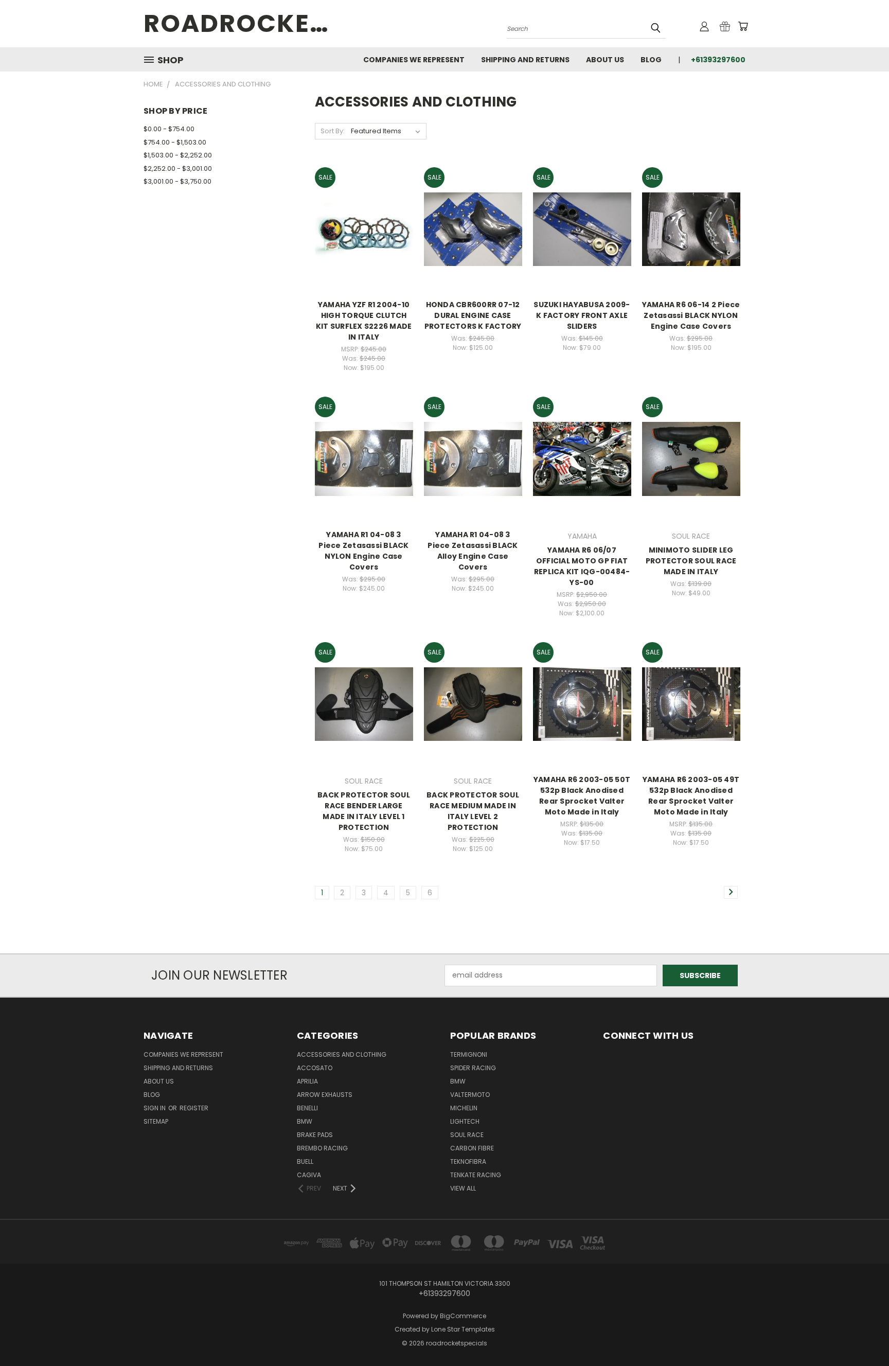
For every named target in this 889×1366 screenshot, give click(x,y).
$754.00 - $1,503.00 (175, 142)
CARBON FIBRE (472, 1148)
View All (463, 1188)
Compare (360, 237)
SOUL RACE (467, 1134)
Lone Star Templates (463, 1329)
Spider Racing (473, 1067)
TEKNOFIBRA (468, 1161)
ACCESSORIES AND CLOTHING (341, 1054)
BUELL (305, 1161)
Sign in (155, 1108)
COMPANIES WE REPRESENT (414, 60)
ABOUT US (605, 60)
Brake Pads (315, 1134)
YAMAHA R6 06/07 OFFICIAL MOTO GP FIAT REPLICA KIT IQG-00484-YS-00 (582, 566)
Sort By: (333, 131)
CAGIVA (309, 1174)
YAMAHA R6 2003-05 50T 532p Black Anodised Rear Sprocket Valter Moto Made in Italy (582, 795)
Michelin (463, 1108)
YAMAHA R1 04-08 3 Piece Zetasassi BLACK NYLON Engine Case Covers (363, 550)
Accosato (314, 1067)
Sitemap (156, 1121)
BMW (304, 1121)
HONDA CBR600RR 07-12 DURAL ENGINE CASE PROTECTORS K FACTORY (473, 315)
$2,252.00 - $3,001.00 (178, 168)
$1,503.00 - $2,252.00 (178, 155)
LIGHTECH (464, 1121)
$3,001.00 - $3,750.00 (177, 181)
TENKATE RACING (475, 1174)
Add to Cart (473, 247)
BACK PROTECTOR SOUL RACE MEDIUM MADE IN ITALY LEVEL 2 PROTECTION (472, 811)
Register (194, 1108)
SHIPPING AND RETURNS (525, 60)
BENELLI (307, 1108)
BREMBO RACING (322, 1148)
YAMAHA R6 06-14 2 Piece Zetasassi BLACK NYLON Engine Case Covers (691, 315)
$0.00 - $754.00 (169, 129)
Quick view (363, 217)
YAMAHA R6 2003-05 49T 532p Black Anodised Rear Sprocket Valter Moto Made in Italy (691, 795)
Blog (651, 60)
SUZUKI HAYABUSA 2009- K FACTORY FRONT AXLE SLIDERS (582, 315)
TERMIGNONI (468, 1054)
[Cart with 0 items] (743, 26)
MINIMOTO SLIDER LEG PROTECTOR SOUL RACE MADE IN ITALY (691, 561)
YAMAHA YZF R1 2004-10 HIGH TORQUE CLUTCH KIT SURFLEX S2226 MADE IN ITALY (364, 320)
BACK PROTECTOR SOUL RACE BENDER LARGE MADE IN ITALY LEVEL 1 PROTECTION (363, 811)
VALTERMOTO (470, 1094)
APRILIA (307, 1081)
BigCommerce (463, 1315)
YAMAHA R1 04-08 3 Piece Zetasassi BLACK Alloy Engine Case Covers (473, 550)
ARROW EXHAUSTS (324, 1094)
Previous (862, 1333)
